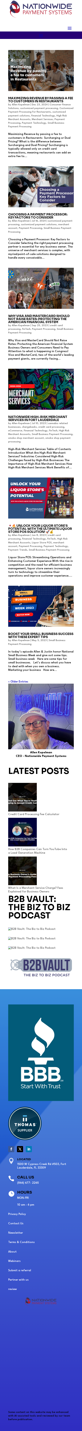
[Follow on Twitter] (20, 1149)
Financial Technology (43, 116)
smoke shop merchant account (26, 438)
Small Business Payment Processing (52, 434)
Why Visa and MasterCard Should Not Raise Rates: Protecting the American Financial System (39, 319)
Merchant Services (42, 119)
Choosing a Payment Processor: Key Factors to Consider (38, 215)
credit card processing (51, 427)
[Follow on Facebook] (11, 1149)
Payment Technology (34, 123)
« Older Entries (18, 681)
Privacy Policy (17, 1214)
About (12, 1251)
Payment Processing (30, 228)
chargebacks (29, 427)
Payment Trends (17, 550)
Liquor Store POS (42, 542)
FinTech (26, 329)
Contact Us (15, 1223)
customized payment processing (39, 108)
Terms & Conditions (21, 1242)
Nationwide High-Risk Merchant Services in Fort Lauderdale (37, 418)
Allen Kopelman (21, 104)
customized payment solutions (39, 224)
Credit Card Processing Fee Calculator (33, 814)
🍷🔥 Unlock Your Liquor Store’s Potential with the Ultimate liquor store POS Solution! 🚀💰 (40, 529)
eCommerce (15, 430)
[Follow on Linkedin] (29, 1149)
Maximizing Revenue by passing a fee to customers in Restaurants (40, 99)
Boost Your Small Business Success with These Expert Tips (40, 635)
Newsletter (15, 1233)
